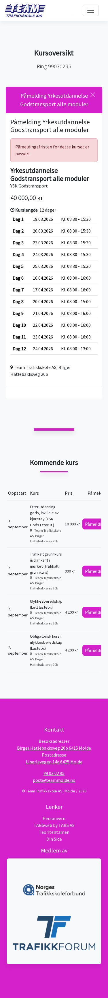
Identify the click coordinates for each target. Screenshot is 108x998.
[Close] (93, 95)
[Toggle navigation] (91, 10)
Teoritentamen (54, 832)
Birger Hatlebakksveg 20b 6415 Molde (54, 748)
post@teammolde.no (54, 780)
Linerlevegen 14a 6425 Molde (54, 762)
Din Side (54, 839)
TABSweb (43, 825)
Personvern (54, 818)
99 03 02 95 (54, 773)
